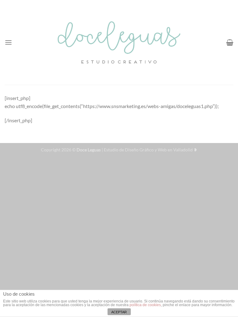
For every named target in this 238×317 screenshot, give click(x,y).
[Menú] (8, 42)
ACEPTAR (119, 312)
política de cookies (145, 305)
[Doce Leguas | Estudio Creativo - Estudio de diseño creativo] (119, 42)
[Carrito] (229, 42)
